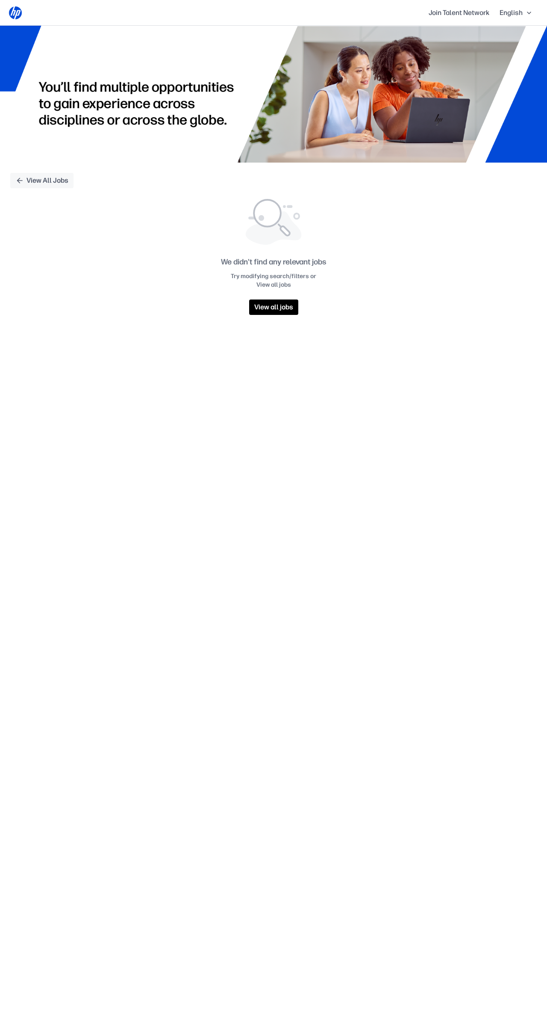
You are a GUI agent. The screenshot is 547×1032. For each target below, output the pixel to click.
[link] (15, 13)
